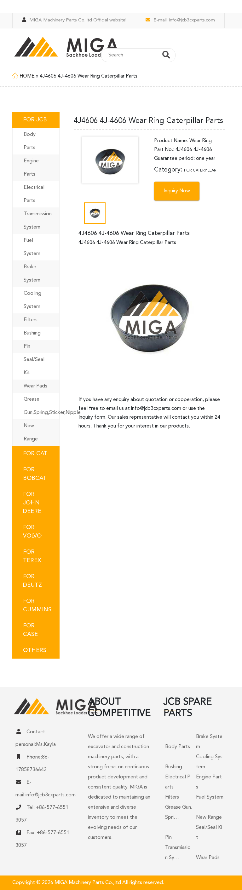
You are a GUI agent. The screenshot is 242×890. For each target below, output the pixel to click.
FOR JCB (35, 120)
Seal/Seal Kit (34, 366)
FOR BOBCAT (35, 474)
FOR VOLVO (32, 532)
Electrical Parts (34, 194)
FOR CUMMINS (37, 605)
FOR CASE (30, 630)
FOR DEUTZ (32, 581)
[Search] (166, 56)
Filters (30, 320)
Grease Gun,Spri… (178, 812)
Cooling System (32, 300)
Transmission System (38, 221)
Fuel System (32, 247)
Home (27, 76)
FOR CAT (35, 454)
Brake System (32, 274)
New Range (31, 432)
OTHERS (34, 650)
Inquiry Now (177, 191)
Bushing (32, 333)
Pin (27, 346)
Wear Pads (35, 386)
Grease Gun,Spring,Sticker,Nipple (41, 406)
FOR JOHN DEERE (32, 503)
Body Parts (30, 141)
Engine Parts (31, 168)
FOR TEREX (32, 556)
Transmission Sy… (178, 852)
